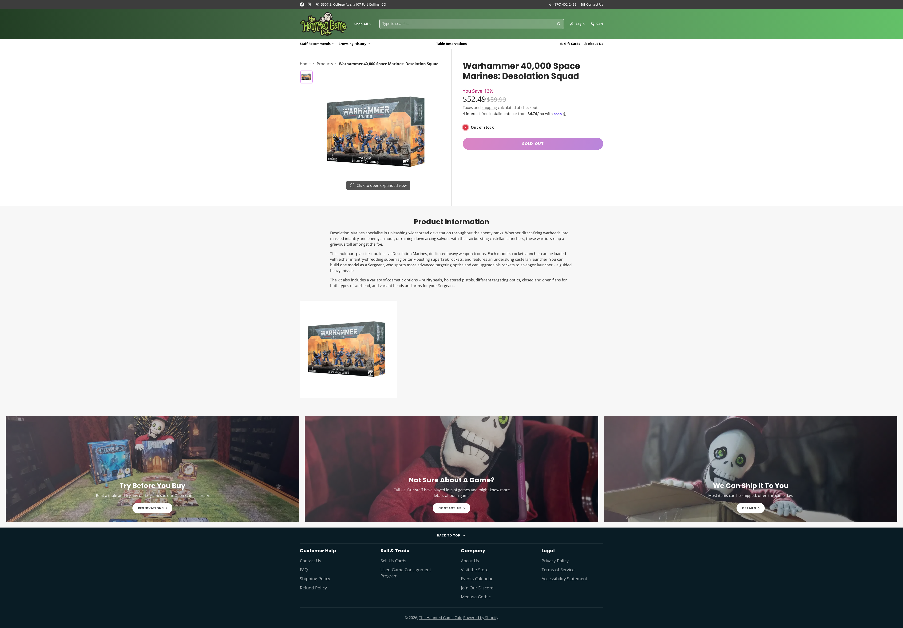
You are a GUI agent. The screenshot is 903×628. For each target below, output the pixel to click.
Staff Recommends (315, 43)
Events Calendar (477, 578)
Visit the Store (474, 569)
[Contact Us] (592, 4)
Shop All (361, 24)
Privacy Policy (555, 561)
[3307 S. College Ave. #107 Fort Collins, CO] (351, 4)
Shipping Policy (315, 578)
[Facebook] (302, 4)
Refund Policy (313, 588)
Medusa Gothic (476, 597)
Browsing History (352, 43)
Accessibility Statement (564, 578)
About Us (595, 43)
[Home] (323, 24)
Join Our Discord (477, 588)
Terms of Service (558, 569)
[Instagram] (309, 4)
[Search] (559, 24)
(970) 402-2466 (565, 4)
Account (577, 24)
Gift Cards (572, 43)
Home (305, 63)
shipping (489, 107)
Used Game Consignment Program (405, 573)
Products (325, 63)
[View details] (152, 469)
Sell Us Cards (393, 561)
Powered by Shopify (480, 617)
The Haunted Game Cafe (440, 617)
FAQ (304, 569)
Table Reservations (451, 43)
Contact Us (310, 561)
